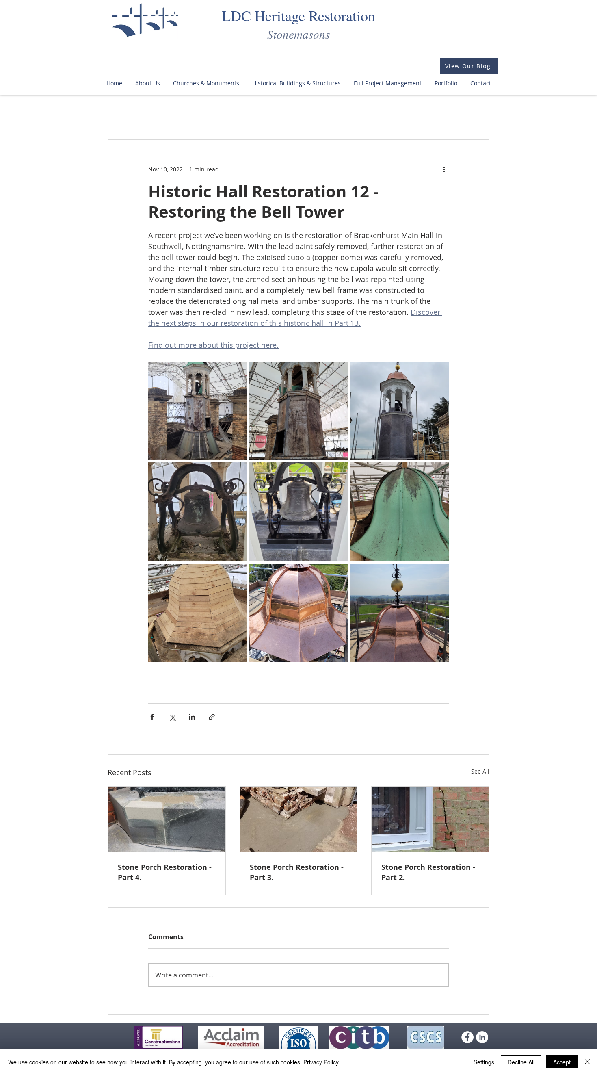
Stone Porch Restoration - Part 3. (297, 872)
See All (480, 771)
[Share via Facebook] (152, 717)
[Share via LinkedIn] (192, 717)
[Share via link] (212, 717)
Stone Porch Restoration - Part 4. (165, 872)
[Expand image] (197, 411)
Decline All (521, 1062)
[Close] (587, 1061)
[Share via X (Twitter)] (172, 717)
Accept (562, 1062)
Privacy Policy (321, 1062)
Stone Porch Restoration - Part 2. (428, 872)
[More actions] (444, 169)
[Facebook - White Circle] (467, 1044)
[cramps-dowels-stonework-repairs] (166, 819)
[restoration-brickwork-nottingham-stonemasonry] (430, 819)
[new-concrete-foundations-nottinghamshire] (298, 819)
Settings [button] (484, 1062)
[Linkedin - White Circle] (482, 1044)
